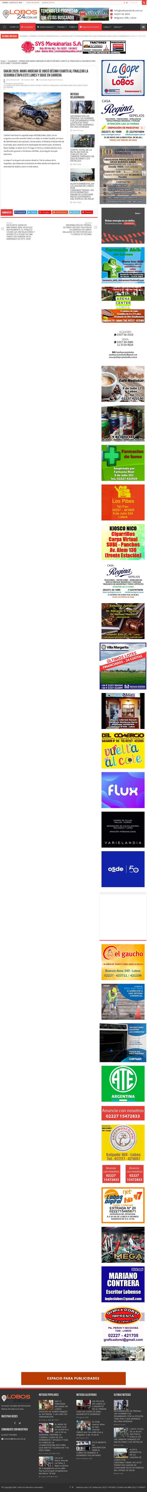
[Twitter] (127, 2)
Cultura (106, 27)
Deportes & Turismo (90, 27)
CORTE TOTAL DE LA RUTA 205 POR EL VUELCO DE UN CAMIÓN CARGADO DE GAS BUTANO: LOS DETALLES (82, 155)
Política (72, 27)
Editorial (117, 27)
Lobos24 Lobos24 (12, 80)
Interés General (46, 27)
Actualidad (28, 27)
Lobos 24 (87, 1487)
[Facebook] (124, 2)
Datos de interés (32, 3)
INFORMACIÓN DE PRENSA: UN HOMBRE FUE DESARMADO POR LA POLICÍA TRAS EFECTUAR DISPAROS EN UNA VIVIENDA (82, 121)
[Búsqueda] (144, 2)
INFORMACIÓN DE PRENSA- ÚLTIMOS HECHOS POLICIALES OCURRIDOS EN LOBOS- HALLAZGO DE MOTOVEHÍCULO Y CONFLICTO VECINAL (77, 228)
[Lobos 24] (20, 13)
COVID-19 (14, 27)
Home (4, 27)
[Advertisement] (122, 918)
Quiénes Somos (48, 3)
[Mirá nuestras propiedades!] (92, 14)
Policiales (61, 27)
